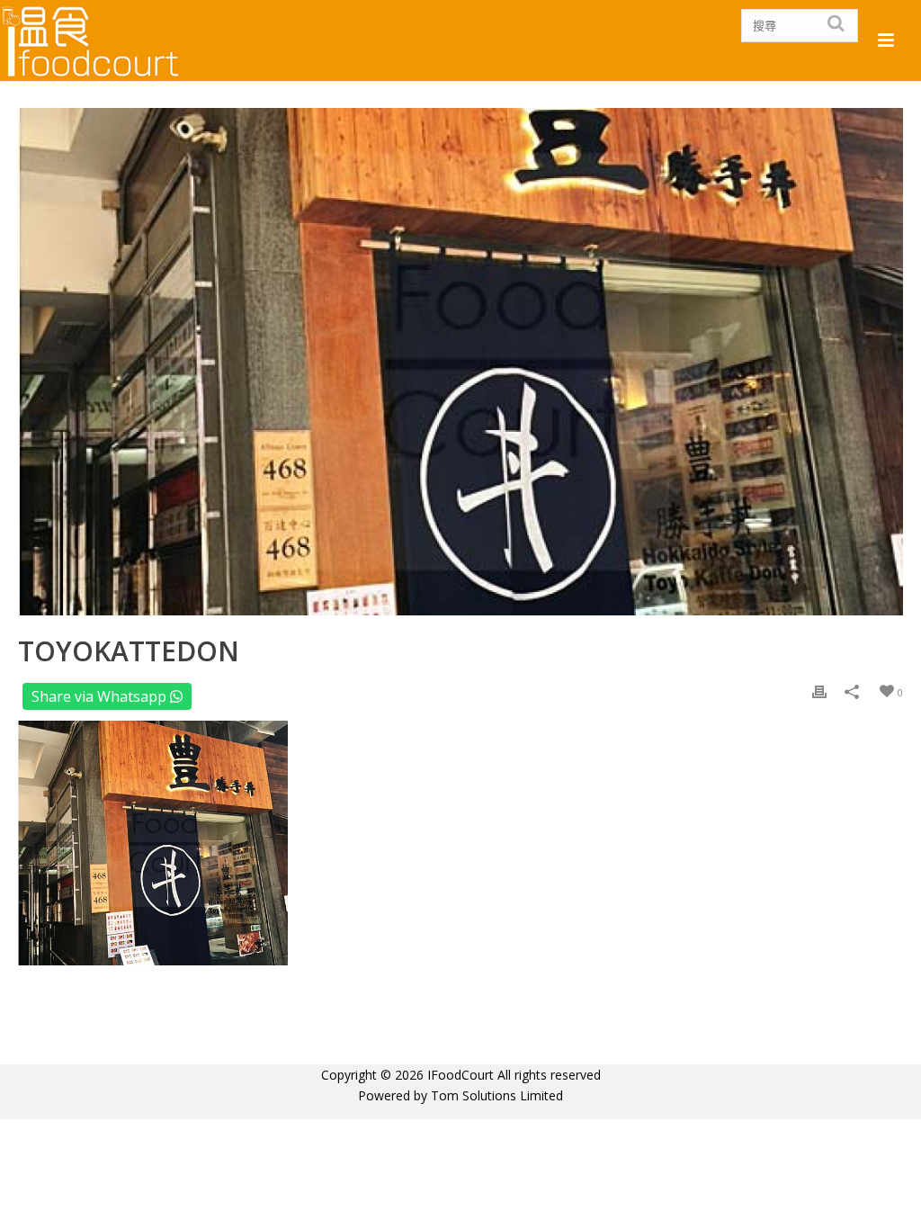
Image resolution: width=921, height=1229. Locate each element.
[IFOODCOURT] (91, 40)
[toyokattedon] (460, 361)
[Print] (819, 691)
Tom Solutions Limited (497, 1095)
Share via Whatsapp (100, 696)
